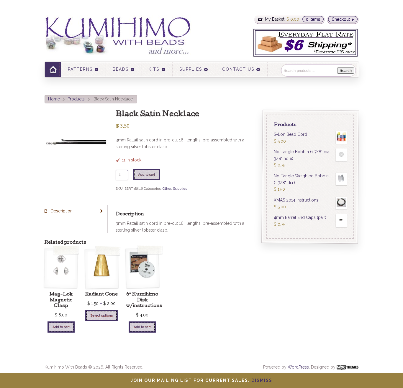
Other (167, 188)
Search (346, 70)
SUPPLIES (190, 69)
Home (54, 99)
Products (76, 99)
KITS (153, 69)
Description (61, 211)
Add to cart (146, 174)
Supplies (180, 188)
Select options (101, 315)
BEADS (121, 69)
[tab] (75, 211)
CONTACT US (238, 69)
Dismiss (261, 380)
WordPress (298, 367)
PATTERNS (80, 69)
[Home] (53, 69)
